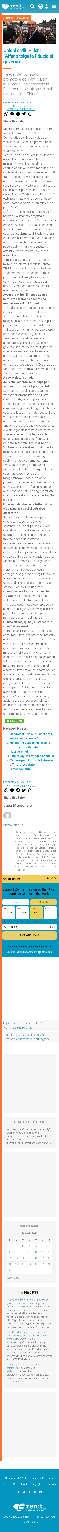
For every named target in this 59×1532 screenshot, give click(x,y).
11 (29, 1252)
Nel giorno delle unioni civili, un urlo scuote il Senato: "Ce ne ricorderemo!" (31, 747)
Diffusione (31, 1478)
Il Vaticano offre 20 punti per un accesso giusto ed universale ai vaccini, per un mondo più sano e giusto (27, 1303)
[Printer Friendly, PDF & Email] (14, 721)
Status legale (20, 1484)
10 (23, 1252)
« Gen (9, 1278)
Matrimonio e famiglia (15, 18)
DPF (20, 1478)
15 (10, 1258)
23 (16, 1264)
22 (10, 1264)
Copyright (35, 1484)
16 (16, 1258)
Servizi (7, 1484)
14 (49, 1252)
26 (36, 1264)
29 (10, 1270)
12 (36, 1252)
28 (49, 1264)
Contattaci (50, 1484)
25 (29, 1264)
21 (49, 1258)
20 (42, 1258)
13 (42, 1252)
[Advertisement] (29, 998)
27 (42, 1264)
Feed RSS (31, 1292)
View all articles (13, 825)
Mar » (16, 1278)
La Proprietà (46, 1478)
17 (23, 1258)
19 (36, 1258)
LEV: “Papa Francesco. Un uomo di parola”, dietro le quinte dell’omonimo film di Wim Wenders (29, 1335)
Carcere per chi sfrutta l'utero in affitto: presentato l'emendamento (31, 764)
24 (23, 1264)
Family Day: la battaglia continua (32, 756)
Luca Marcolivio (17, 106)
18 (29, 1258)
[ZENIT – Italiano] (16, 6)
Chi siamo (10, 1478)
